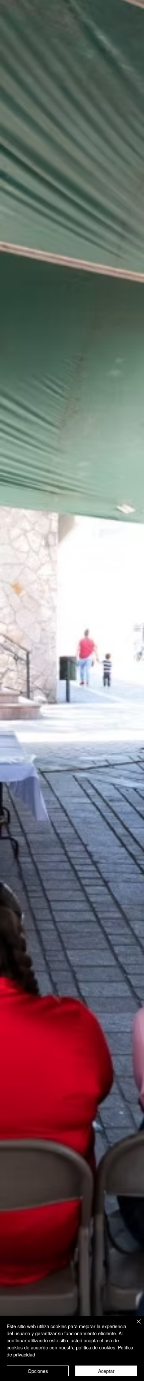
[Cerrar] (135, 1325)
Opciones (38, 1371)
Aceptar (106, 1371)
